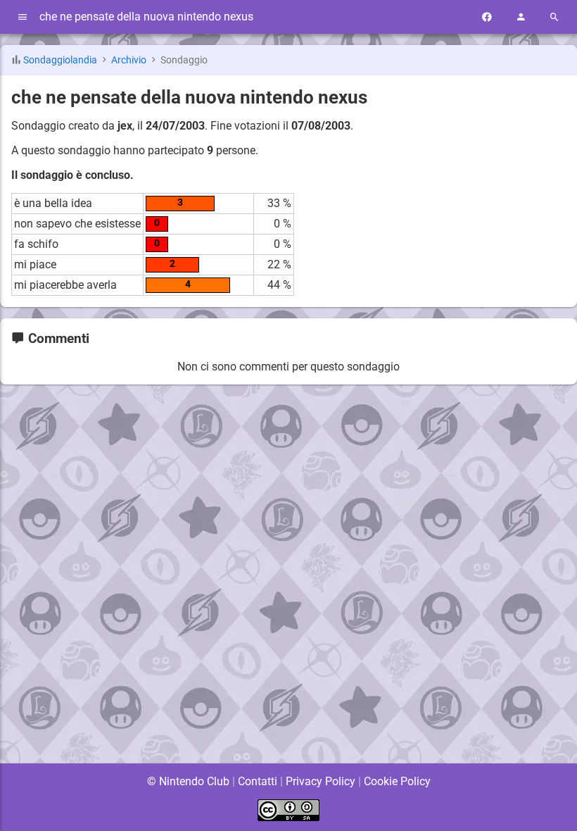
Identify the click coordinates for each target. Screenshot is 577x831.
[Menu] (22, 17)
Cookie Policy (397, 781)
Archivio (128, 60)
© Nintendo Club (188, 781)
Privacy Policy (320, 781)
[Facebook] (487, 17)
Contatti (257, 781)
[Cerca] (554, 17)
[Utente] (521, 17)
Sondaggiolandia (60, 60)
